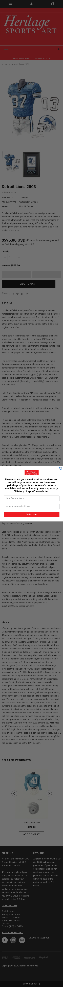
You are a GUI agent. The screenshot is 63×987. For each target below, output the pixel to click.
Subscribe (31, 514)
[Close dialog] (60, 468)
